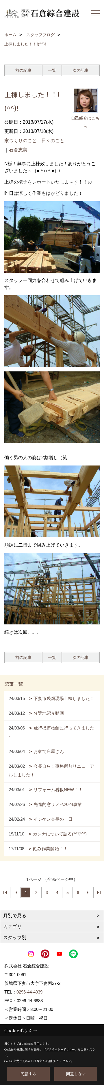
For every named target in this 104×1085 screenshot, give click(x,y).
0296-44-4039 (29, 991)
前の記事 (23, 70)
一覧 (52, 70)
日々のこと (52, 140)
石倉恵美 (18, 149)
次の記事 (81, 70)
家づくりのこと (20, 140)
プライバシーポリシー (60, 1049)
